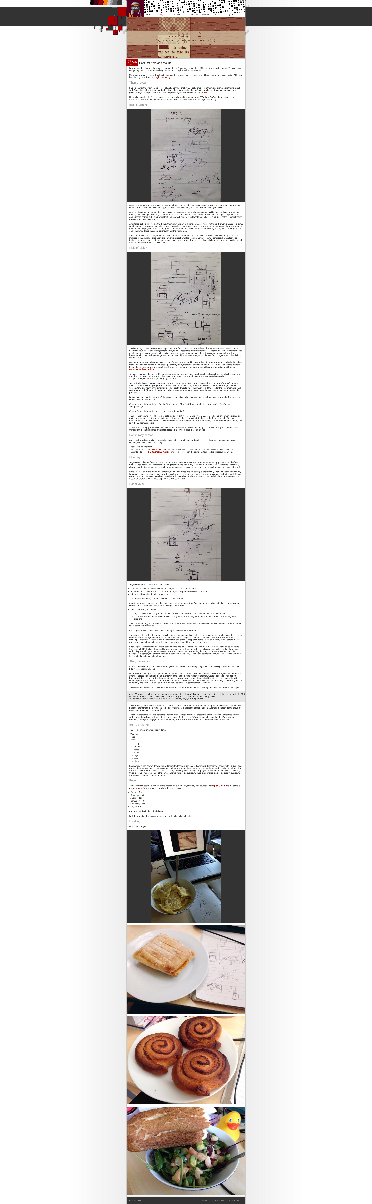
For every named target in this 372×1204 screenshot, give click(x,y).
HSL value (156, 449)
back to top (234, 1200)
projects (176, 14)
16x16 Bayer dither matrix (157, 452)
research (205, 14)
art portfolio (192, 14)
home (130, 1)
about (147, 14)
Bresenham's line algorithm (141, 369)
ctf (216, 14)
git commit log (163, 77)
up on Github (219, 786)
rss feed (204, 1200)
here (205, 92)
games (232, 14)
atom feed (219, 1200)
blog (161, 14)
